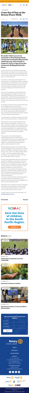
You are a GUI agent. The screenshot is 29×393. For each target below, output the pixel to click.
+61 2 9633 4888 (15, 358)
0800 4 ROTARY (15, 367)
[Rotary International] (10, 377)
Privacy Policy (14, 389)
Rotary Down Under (12, 388)
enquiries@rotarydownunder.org (15, 359)
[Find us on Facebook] (10, 372)
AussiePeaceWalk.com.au (7, 194)
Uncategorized (5, 10)
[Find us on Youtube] (19, 372)
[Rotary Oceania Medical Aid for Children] (21, 381)
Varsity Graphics (13, 391)
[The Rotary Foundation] (18, 377)
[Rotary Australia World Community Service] (14, 385)
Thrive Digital (21, 391)
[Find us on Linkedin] (16, 372)
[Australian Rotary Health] (9, 381)
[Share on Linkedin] (24, 19)
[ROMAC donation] (14, 217)
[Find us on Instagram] (13, 372)
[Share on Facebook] (21, 19)
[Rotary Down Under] (7, 5)
